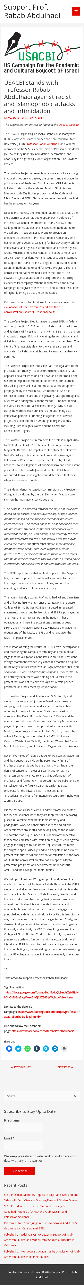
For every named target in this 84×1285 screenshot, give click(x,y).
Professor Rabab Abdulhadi (43, 144)
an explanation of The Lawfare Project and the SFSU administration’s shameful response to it (41, 307)
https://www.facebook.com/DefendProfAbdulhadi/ (43, 1031)
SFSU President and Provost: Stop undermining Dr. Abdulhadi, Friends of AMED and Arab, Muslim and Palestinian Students (35, 1211)
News (7, 117)
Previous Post (21, 1067)
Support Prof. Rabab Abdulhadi (32, 11)
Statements (20, 117)
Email (9, 1138)
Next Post (65, 1067)
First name (12, 1120)
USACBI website (69, 124)
